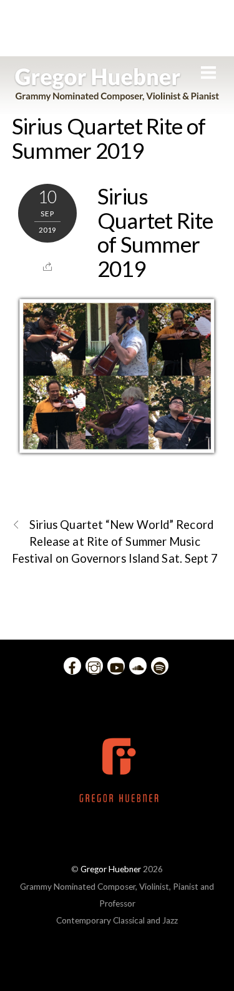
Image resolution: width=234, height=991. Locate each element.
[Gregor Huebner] (117, 95)
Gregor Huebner (110, 869)
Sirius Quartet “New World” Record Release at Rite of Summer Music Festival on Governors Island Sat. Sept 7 (115, 541)
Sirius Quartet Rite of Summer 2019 (109, 138)
